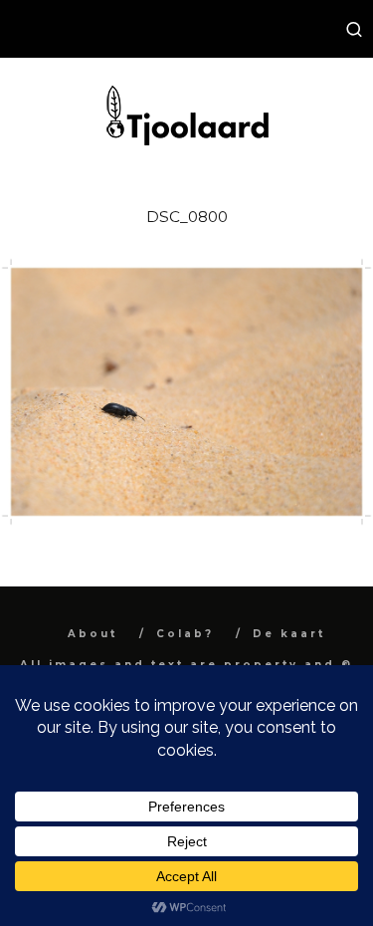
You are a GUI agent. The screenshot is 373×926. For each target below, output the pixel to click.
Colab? (185, 633)
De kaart (289, 633)
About (92, 633)
